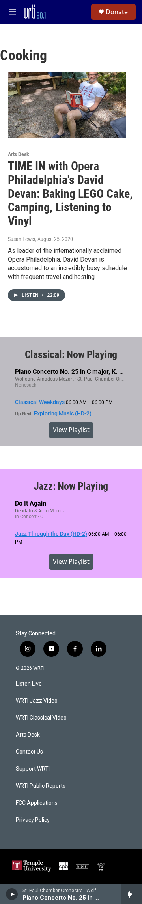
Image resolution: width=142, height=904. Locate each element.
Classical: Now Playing (71, 354)
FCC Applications (37, 803)
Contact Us (29, 752)
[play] (12, 894)
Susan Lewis (21, 239)
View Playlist (71, 429)
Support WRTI (33, 769)
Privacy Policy (33, 820)
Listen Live (29, 684)
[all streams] (131, 894)
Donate (117, 11)
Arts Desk (18, 154)
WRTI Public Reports (40, 786)
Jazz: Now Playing (71, 486)
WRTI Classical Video (41, 718)
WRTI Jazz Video (37, 701)
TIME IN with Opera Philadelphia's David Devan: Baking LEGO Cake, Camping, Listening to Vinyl (70, 193)
